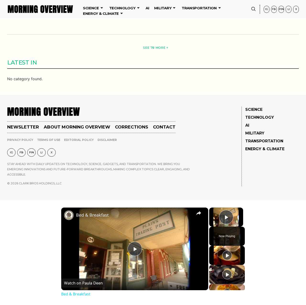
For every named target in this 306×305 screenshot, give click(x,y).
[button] (253, 9)
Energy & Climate (101, 13)
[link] (69, 215)
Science (91, 8)
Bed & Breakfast (92, 215)
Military (163, 8)
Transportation (199, 8)
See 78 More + (155, 47)
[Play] (227, 255)
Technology (122, 8)
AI (147, 8)
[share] (198, 213)
